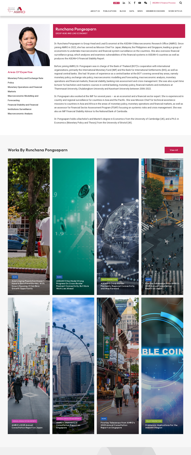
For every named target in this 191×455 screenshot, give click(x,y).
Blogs (123, 11)
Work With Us (175, 11)
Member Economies (155, 11)
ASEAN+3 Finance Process (164, 3)
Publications (109, 11)
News (140, 11)
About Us (95, 11)
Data (131, 11)
